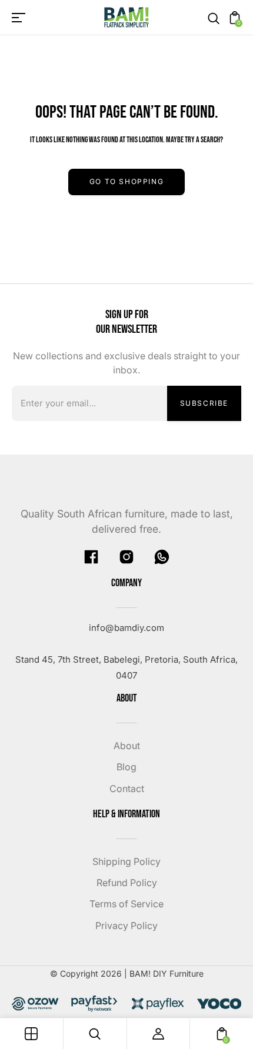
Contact (126, 788)
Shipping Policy (126, 861)
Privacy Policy (126, 925)
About (127, 745)
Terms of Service (126, 904)
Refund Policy (126, 882)
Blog (126, 767)
